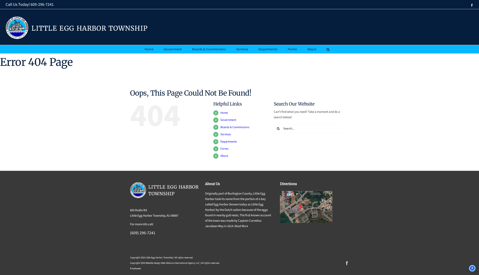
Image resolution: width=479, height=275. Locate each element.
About (224, 156)
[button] (328, 49)
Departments (228, 142)
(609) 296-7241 (142, 233)
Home (224, 113)
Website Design (153, 263)
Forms (224, 149)
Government (228, 120)
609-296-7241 (42, 4)
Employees (135, 268)
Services (225, 134)
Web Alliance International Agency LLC (180, 263)
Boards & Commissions (234, 127)
